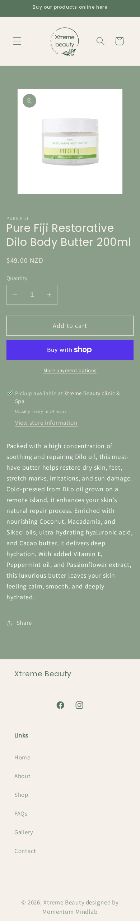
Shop (21, 795)
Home (22, 757)
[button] (17, 41)
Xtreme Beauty (64, 902)
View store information (46, 422)
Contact (25, 851)
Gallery (23, 832)
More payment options (70, 370)
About (22, 776)
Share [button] (24, 623)
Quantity (17, 277)
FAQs (21, 813)
